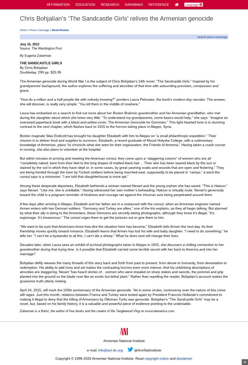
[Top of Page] (245, 362)
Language (192, 4)
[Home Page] (177, 5)
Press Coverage (39, 30)
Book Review (60, 30)
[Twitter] (130, 350)
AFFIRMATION (58, 5)
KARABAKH (134, 5)
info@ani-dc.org (110, 350)
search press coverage (212, 37)
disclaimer (184, 358)
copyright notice (157, 358)
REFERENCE (158, 5)
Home (23, 30)
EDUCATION (85, 5)
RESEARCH (110, 5)
